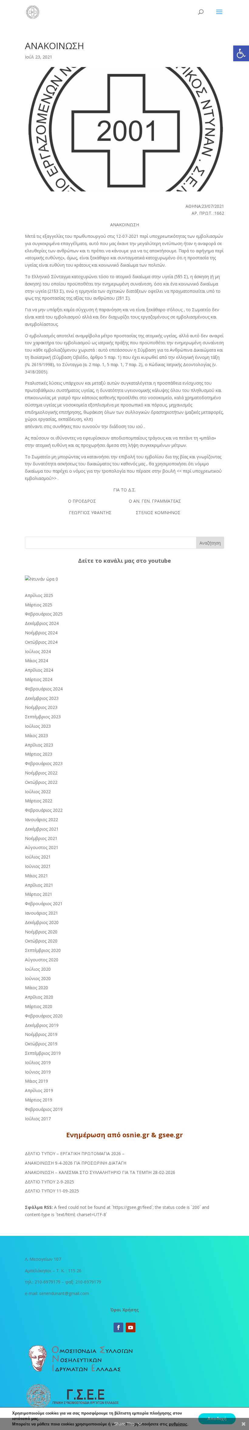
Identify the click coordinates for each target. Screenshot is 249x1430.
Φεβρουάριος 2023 (44, 763)
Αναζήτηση (210, 543)
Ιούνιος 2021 (38, 866)
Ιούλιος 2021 (38, 857)
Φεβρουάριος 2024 (44, 689)
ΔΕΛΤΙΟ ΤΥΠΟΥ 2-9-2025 (49, 1182)
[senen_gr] (41, 579)
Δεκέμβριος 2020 (42, 922)
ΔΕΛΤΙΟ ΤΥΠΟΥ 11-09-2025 (52, 1191)
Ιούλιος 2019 (38, 1062)
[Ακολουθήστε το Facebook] (118, 1327)
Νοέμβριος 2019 (41, 1034)
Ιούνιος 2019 (38, 1072)
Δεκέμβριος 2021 (42, 829)
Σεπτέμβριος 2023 (43, 717)
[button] (241, 53)
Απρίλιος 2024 (39, 670)
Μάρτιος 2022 (38, 801)
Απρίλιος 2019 (39, 1090)
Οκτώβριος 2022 (41, 782)
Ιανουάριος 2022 (41, 819)
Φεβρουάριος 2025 (44, 614)
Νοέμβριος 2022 (41, 773)
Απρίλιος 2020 (39, 997)
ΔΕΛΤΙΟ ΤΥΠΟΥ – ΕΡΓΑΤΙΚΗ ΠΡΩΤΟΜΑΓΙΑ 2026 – (74, 1153)
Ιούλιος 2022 (38, 791)
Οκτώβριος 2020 (41, 941)
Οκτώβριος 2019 (41, 1044)
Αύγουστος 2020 (41, 960)
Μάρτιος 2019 (38, 1100)
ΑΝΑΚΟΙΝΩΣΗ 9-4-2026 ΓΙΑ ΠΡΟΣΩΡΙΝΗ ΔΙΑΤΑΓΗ (75, 1163)
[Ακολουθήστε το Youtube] (130, 1327)
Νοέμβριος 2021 (41, 838)
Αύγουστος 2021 (41, 847)
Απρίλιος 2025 (39, 595)
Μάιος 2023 (36, 735)
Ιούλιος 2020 (38, 969)
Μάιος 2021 (36, 876)
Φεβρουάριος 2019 (44, 1109)
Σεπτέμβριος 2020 (43, 950)
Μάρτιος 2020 (38, 1006)
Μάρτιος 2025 (38, 605)
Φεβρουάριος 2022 (44, 810)
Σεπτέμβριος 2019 (43, 1053)
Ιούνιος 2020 (38, 978)
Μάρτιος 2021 (38, 894)
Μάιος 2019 (36, 1081)
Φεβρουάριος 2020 (44, 1016)
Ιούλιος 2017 (38, 1118)
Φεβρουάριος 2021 (44, 903)
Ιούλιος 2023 (38, 726)
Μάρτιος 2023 (38, 754)
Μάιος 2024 (36, 660)
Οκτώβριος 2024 (41, 642)
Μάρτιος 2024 (38, 679)
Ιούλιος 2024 (38, 651)
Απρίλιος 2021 (39, 885)
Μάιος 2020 (36, 987)
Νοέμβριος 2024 (41, 633)
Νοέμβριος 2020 (41, 932)
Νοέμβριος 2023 (41, 707)
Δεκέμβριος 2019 (42, 1025)
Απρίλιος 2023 (39, 745)
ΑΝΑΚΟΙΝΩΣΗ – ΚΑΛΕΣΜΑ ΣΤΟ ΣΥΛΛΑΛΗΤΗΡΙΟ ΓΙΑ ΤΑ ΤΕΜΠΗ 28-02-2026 (100, 1172)
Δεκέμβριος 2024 (42, 623)
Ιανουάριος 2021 (41, 913)
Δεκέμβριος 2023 (42, 698)
